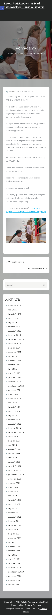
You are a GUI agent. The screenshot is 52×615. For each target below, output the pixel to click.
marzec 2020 (14, 584)
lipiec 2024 (13, 394)
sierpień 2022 (14, 483)
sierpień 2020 (14, 580)
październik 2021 (16, 525)
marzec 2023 (14, 453)
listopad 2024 (14, 381)
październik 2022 (16, 474)
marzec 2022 (14, 504)
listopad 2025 (14, 335)
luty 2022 (12, 508)
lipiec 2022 (13, 487)
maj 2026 (12, 310)
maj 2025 (12, 356)
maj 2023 (12, 445)
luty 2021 (12, 555)
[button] (2, 8)
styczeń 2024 (14, 419)
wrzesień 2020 (15, 576)
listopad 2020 (14, 567)
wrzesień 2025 (15, 343)
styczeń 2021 (14, 559)
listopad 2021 (14, 521)
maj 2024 (12, 403)
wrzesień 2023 (15, 436)
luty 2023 (12, 457)
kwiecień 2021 (14, 546)
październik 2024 (16, 386)
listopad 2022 (14, 470)
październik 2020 (16, 572)
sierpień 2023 (14, 441)
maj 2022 (12, 495)
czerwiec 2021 (14, 538)
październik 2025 (16, 339)
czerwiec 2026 (14, 305)
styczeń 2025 (14, 373)
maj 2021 (12, 542)
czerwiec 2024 (14, 398)
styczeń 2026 (14, 326)
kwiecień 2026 (14, 314)
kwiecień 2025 (14, 360)
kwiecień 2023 (14, 449)
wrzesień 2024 (15, 390)
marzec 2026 (14, 318)
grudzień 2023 (14, 424)
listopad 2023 (14, 428)
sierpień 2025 (14, 348)
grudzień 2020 (14, 563)
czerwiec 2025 (14, 352)
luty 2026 (12, 322)
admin (12, 91)
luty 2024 (12, 415)
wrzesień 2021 (15, 529)
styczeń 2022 (14, 512)
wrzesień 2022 (15, 479)
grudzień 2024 (14, 377)
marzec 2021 (14, 550)
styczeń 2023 (14, 462)
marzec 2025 (14, 364)
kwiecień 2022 (14, 500)
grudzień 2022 (14, 466)
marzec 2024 (14, 411)
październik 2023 (16, 432)
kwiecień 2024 (14, 407)
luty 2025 (12, 369)
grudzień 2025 (14, 331)
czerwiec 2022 (14, 491)
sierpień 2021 (14, 534)
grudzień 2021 (14, 517)
